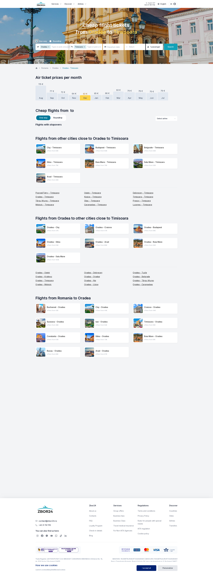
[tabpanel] (107, 124)
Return (131, 47)
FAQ (90, 521)
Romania (44, 68)
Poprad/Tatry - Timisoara (47, 193)
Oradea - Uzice (91, 284)
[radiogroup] (107, 41)
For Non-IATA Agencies (122, 531)
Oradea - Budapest (153, 227)
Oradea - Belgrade (141, 276)
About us (92, 511)
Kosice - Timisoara (92, 197)
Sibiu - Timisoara (54, 162)
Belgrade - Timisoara (154, 147)
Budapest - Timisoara (105, 147)
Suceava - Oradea (55, 321)
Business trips (118, 516)
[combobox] (166, 118)
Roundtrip (57, 41)
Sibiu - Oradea (102, 336)
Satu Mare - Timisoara (154, 162)
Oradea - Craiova (104, 227)
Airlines (81, 4)
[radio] (36, 41)
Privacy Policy (143, 516)
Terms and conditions (146, 511)
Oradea (55, 68)
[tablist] (51, 118)
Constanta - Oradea (56, 336)
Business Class (119, 521)
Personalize (168, 568)
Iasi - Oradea (101, 321)
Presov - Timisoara (142, 200)
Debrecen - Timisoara (143, 193)
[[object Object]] (37, 536)
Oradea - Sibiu (53, 242)
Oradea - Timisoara (44, 197)
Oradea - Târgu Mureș (143, 280)
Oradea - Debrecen (93, 272)
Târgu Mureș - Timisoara (47, 200)
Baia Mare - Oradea (153, 336)
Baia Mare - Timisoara (106, 162)
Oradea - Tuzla (140, 272)
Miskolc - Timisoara (45, 204)
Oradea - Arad (102, 242)
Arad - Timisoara (54, 176)
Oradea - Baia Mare (153, 242)
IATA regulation (144, 529)
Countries (173, 511)
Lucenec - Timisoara (142, 204)
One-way (43, 41)
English (163, 4)
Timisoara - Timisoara (143, 197)
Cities (171, 516)
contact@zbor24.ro (48, 521)
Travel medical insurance (123, 526)
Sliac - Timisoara (92, 200)
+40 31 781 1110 (149, 4)
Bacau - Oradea (54, 351)
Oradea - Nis (90, 280)
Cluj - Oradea (102, 307)
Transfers (173, 526)
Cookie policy (143, 534)
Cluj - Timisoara (54, 147)
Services (55, 4)
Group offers (118, 511)
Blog (91, 536)
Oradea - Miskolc (44, 284)
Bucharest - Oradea (56, 307)
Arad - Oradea (102, 351)
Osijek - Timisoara (92, 193)
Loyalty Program (95, 526)
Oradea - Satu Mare (56, 256)
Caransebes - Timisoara (95, 204)
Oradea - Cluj (53, 227)
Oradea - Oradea (92, 276)
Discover (68, 4)
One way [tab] (43, 117)
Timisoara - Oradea (153, 321)
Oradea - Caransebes (143, 284)
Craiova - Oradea (152, 307)
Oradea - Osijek (43, 272)
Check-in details (95, 531)
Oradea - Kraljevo (44, 276)
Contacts (92, 516)
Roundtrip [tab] (57, 117)
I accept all (146, 568)
